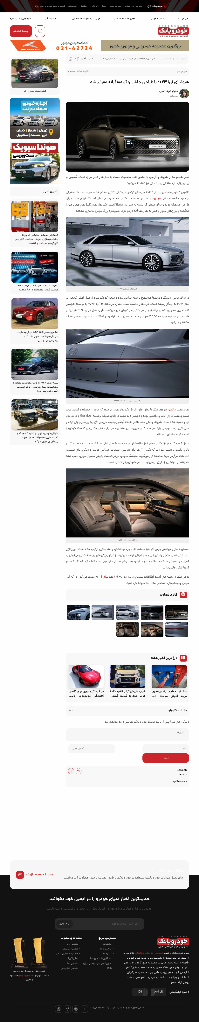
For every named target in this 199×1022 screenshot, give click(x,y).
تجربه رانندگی (51, 19)
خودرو (157, 198)
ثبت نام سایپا (115, 6)
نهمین (21, 975)
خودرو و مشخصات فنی (125, 19)
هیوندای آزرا (106, 577)
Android (158, 992)
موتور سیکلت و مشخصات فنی (86, 19)
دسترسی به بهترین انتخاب (149, 953)
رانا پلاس (95, 6)
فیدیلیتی (72, 6)
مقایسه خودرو (157, 19)
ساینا (104, 6)
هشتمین (30, 975)
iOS (140, 992)
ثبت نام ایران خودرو (134, 6)
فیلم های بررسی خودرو (20, 19)
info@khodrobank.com (39, 875)
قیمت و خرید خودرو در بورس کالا (50, 6)
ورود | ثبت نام (20, 31)
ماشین (172, 410)
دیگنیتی (83, 6)
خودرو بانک (181, 59)
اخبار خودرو (183, 19)
